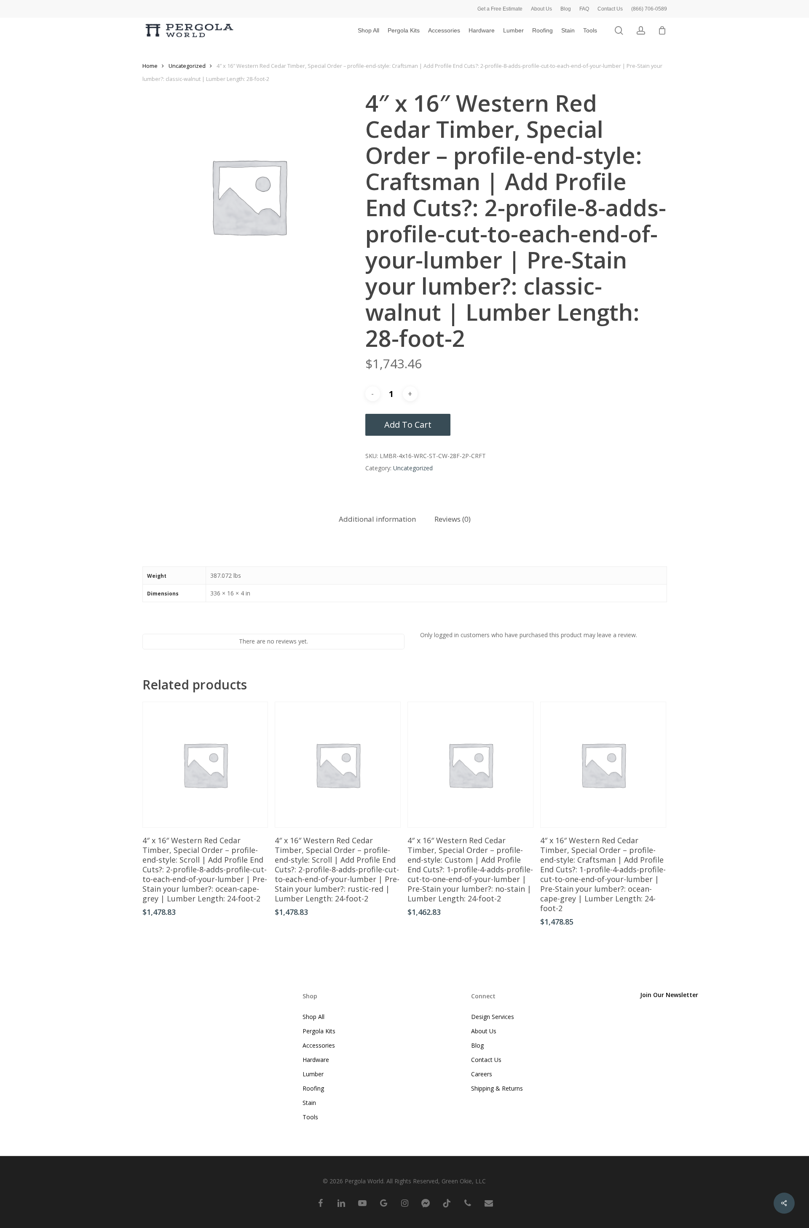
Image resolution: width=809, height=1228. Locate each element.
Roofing (313, 1088)
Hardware (316, 1060)
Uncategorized (187, 66)
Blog (477, 1045)
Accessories (319, 1045)
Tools (310, 1117)
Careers (481, 1074)
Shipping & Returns (497, 1088)
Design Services (492, 1017)
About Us (483, 1031)
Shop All (313, 1017)
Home (150, 66)
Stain (309, 1103)
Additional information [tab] (377, 519)
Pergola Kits (319, 1031)
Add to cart (407, 424)
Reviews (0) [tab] (452, 519)
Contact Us (486, 1060)
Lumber (313, 1074)
